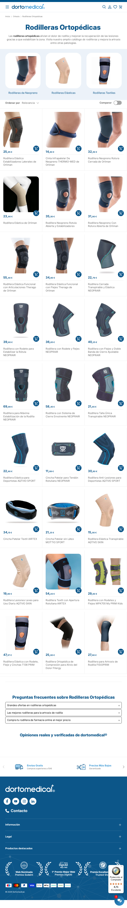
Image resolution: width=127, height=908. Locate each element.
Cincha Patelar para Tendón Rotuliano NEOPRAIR (62, 479)
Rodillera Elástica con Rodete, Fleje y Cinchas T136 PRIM (20, 663)
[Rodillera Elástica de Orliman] (21, 194)
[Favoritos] (115, 7)
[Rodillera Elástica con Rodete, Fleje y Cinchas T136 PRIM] (21, 633)
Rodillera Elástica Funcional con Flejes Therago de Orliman (62, 287)
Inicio (7, 16)
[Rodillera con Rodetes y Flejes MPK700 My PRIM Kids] (106, 571)
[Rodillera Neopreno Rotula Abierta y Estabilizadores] (63, 194)
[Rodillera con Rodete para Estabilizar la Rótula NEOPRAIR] (21, 320)
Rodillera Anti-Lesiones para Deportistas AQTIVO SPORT (104, 479)
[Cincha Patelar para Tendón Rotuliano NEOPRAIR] (63, 449)
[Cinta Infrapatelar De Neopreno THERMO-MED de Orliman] (63, 130)
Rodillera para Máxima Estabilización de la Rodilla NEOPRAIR (18, 416)
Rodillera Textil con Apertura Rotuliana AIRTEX (62, 602)
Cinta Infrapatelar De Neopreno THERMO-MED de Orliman (62, 161)
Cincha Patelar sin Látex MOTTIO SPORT (60, 540)
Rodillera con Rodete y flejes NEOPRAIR (63, 350)
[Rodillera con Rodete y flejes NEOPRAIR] (63, 320)
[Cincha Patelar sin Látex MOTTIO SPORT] (63, 510)
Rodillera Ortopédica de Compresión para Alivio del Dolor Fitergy (61, 665)
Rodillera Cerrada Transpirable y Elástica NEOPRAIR (101, 287)
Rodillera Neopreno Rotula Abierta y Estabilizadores (61, 224)
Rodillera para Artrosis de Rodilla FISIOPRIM (103, 663)
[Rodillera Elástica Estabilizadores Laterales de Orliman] (21, 130)
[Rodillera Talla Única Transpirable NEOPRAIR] (106, 384)
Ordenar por (12, 102)
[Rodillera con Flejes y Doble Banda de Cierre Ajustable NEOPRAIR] (106, 320)
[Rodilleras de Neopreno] (23, 70)
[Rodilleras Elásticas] (63, 70)
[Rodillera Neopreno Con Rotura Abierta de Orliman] (106, 194)
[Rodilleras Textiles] (104, 70)
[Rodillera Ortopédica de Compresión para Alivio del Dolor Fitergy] (63, 633)
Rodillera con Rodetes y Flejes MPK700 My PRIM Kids (105, 602)
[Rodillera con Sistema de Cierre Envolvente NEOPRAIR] (63, 384)
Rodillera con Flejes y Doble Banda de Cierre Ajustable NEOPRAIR (104, 352)
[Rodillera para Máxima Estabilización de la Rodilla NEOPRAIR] (21, 384)
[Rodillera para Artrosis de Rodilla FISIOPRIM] (106, 633)
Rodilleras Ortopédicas (32, 16)
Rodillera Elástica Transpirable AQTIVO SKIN (106, 540)
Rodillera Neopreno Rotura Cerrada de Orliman (103, 160)
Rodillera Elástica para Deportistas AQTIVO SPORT (19, 479)
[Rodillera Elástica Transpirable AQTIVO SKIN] (106, 510)
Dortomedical (18, 892)
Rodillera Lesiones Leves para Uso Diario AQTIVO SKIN (20, 602)
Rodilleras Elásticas (63, 92)
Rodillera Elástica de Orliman (20, 222)
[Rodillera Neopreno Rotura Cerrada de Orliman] (106, 130)
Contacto (19, 810)
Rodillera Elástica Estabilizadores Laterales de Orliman (19, 161)
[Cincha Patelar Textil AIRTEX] (21, 510)
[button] (120, 7)
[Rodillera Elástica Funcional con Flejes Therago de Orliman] (63, 255)
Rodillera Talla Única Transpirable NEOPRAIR (102, 415)
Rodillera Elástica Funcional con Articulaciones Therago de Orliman (19, 287)
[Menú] (122, 867)
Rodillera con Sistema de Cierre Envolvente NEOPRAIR (63, 415)
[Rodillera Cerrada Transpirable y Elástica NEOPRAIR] (106, 255)
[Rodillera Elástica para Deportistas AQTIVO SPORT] (21, 449)
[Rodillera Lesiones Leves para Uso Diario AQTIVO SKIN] (21, 571)
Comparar (106, 102)
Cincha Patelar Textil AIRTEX (20, 538)
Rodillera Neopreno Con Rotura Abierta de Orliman (103, 224)
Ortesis (16, 16)
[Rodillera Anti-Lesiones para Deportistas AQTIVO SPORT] (106, 449)
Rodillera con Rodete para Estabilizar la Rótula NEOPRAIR (18, 352)
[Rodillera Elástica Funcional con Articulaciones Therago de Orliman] (21, 255)
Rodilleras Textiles (104, 92)
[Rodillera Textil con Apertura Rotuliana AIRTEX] (63, 571)
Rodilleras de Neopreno (23, 92)
